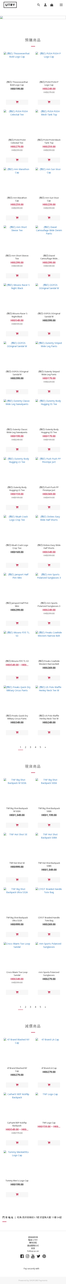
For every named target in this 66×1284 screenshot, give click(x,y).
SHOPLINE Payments (38, 1280)
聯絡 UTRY (33, 1240)
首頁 (33, 1248)
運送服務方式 (33, 1245)
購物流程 (33, 1242)
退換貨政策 (33, 1237)
